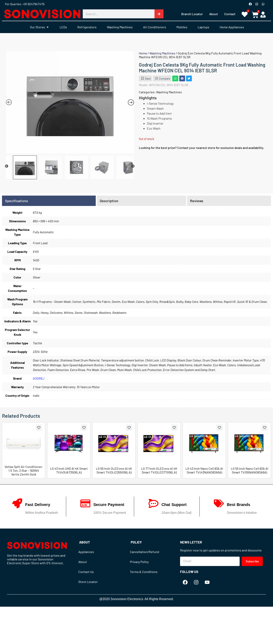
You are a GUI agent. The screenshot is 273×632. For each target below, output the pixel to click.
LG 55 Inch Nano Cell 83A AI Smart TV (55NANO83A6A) (249, 470)
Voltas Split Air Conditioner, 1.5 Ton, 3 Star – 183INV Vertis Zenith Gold (24, 470)
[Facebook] (250, 4)
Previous (7, 166)
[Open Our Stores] (47, 27)
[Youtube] (207, 582)
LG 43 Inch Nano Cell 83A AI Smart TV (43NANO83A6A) (204, 470)
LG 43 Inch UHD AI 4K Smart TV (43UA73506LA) (69, 470)
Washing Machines (162, 53)
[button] (175, 78)
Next (133, 166)
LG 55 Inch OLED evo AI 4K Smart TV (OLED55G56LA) (114, 470)
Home (143, 53)
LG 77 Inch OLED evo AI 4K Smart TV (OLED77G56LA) (159, 470)
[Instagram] (257, 4)
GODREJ (38, 378)
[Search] (158, 13)
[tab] (49, 201)
